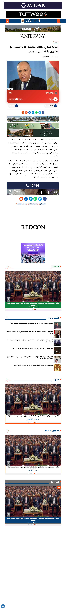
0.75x (20, 99)
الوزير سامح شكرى (33, 204)
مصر (56, 42)
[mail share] (26, 112)
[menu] (58, 21)
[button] (35, 309)
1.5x (13, 99)
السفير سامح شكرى (21, 204)
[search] (7, 21)
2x (10, 99)
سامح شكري (42, 204)
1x (16, 99)
